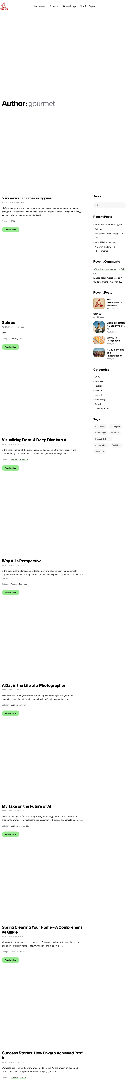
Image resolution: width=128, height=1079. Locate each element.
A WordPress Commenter (105, 269)
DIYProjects (115, 427)
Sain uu (98, 229)
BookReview (100, 427)
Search (98, 196)
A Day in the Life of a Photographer (105, 249)
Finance (14, 584)
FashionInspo (100, 433)
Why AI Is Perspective (105, 242)
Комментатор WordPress (105, 278)
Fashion (14, 459)
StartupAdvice (101, 445)
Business (14, 705)
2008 (13, 221)
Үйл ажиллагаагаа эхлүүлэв (108, 224)
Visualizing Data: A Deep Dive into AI (109, 235)
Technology (23, 459)
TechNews (116, 445)
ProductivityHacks (102, 439)
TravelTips (99, 451)
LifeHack (115, 433)
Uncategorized (17, 338)
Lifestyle (23, 705)
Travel (21, 952)
